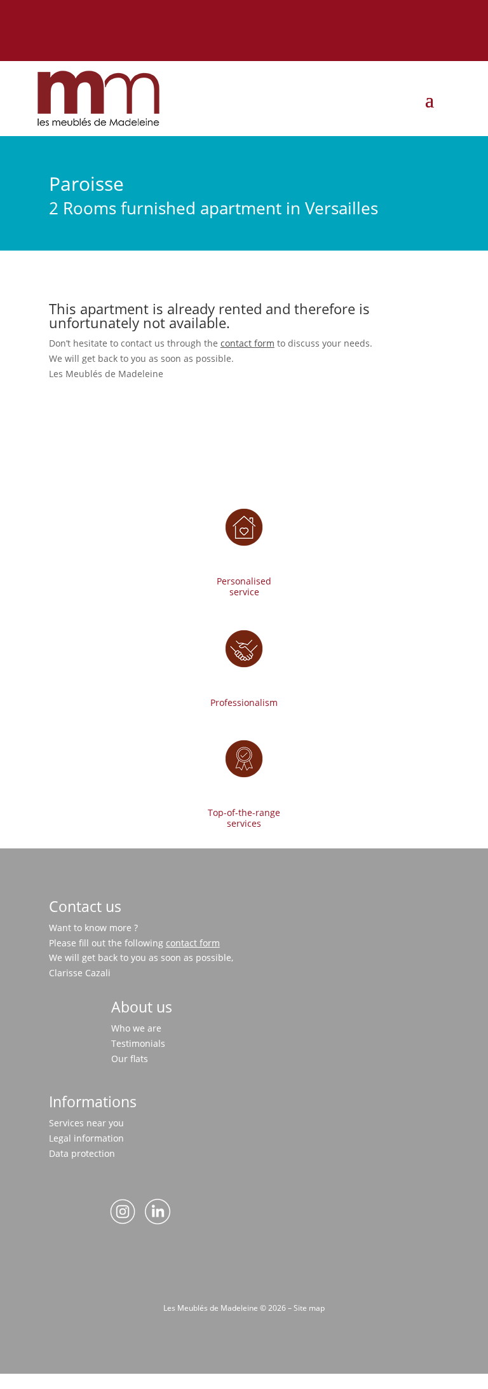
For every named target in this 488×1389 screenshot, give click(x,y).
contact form (247, 343)
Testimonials (138, 1043)
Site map (309, 1308)
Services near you (86, 1123)
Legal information (86, 1138)
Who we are (136, 1028)
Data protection (82, 1153)
